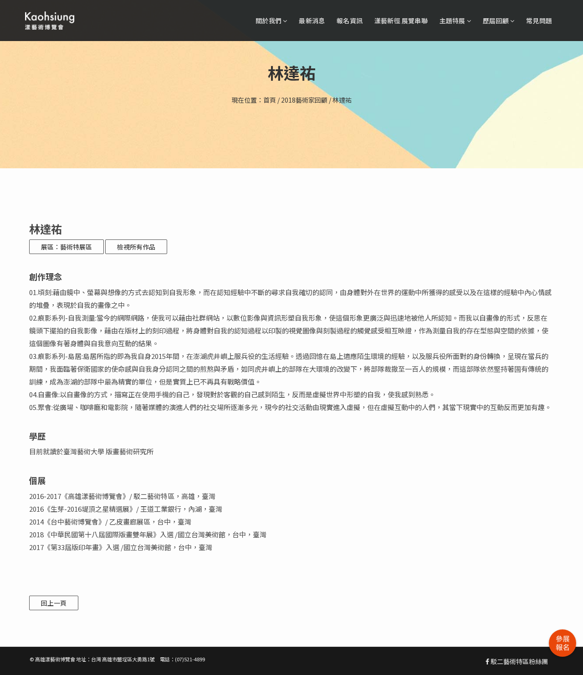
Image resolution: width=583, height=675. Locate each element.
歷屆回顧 (496, 20)
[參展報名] (562, 643)
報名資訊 (350, 20)
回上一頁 (53, 603)
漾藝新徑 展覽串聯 (401, 20)
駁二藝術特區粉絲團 (518, 661)
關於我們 (269, 20)
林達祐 (342, 99)
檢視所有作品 (136, 246)
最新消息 (312, 20)
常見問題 (539, 20)
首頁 (269, 99)
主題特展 (453, 20)
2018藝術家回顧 (304, 99)
